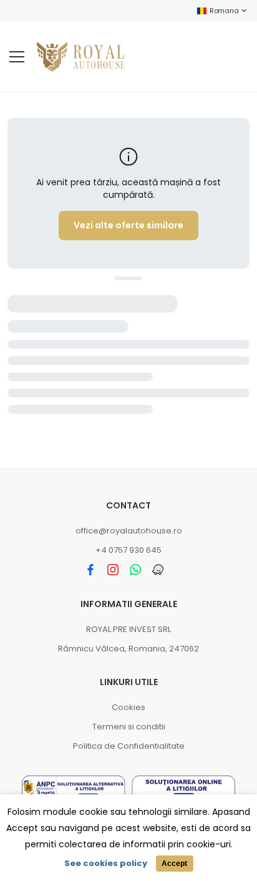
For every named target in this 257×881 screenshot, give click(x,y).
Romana (224, 11)
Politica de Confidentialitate (129, 746)
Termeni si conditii (128, 727)
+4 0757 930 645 (128, 550)
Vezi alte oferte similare (128, 225)
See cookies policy (105, 863)
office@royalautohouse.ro (128, 531)
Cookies (128, 707)
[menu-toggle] (16, 56)
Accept (174, 863)
